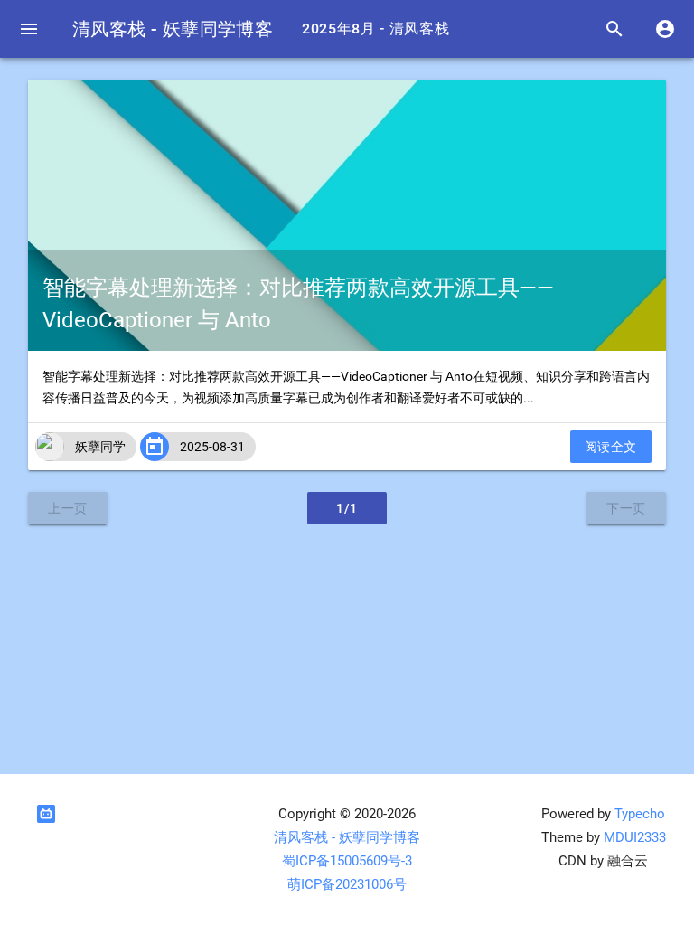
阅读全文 (611, 446)
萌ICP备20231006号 (347, 885)
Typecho (639, 814)
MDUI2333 (635, 838)
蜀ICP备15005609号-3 (347, 861)
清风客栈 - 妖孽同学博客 (172, 29)
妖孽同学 (100, 446)
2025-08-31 (212, 446)
